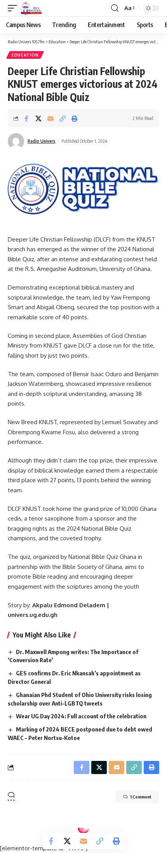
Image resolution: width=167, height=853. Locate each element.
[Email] (50, 118)
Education (25, 55)
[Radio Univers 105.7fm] (31, 8)
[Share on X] (38, 118)
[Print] (74, 118)
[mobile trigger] (14, 8)
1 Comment (140, 796)
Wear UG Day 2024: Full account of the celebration (81, 716)
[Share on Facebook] (26, 118)
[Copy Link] (62, 118)
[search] (114, 8)
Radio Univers (42, 141)
